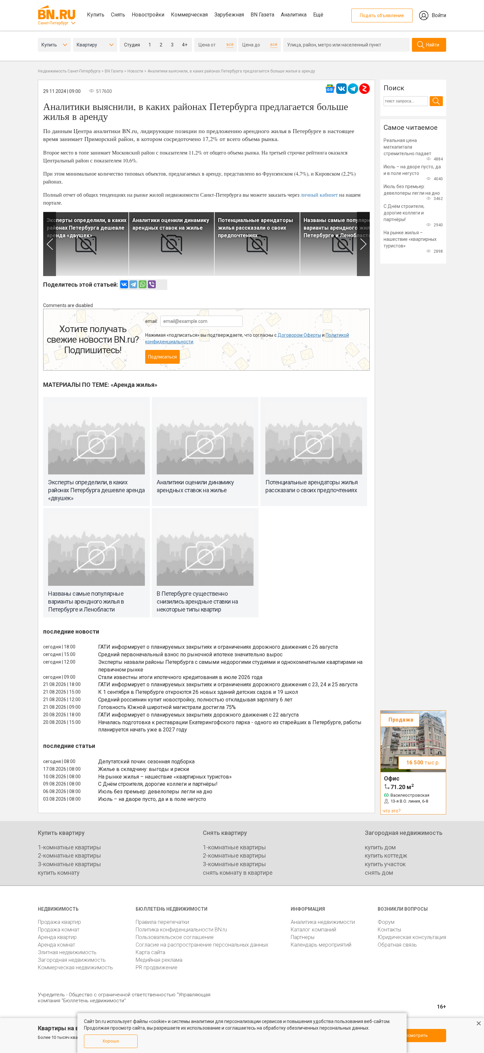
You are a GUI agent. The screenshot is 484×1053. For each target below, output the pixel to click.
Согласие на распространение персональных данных (202, 945)
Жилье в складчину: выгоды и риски (143, 769)
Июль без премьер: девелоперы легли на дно (155, 791)
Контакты (389, 929)
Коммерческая (189, 15)
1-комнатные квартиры (69, 847)
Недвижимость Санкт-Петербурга (69, 71)
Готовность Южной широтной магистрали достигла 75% (167, 707)
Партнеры (302, 937)
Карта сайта (150, 952)
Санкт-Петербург (53, 23)
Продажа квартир (59, 922)
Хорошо (110, 1041)
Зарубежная (229, 15)
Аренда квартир (57, 937)
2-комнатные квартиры (69, 855)
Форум (386, 922)
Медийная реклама (159, 960)
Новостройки (148, 15)
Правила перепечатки (162, 922)
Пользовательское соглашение (175, 937)
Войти (439, 15)
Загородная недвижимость (72, 960)
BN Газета (262, 15)
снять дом (379, 872)
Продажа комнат (58, 929)
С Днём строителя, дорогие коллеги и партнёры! (158, 784)
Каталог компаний (313, 929)
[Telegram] (133, 284)
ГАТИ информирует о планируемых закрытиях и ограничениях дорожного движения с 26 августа (218, 647)
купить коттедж (386, 855)
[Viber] (152, 284)
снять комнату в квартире (238, 872)
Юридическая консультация (412, 937)
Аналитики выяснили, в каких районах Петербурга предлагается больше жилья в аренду (231, 71)
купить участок (385, 864)
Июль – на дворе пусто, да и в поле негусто (152, 799)
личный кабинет (319, 194)
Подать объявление (382, 15)
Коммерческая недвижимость (75, 967)
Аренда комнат (56, 945)
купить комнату (59, 872)
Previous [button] (49, 244)
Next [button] (363, 244)
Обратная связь (397, 945)
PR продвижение (156, 967)
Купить (95, 15)
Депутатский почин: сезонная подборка (146, 761)
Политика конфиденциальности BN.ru (181, 929)
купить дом (380, 847)
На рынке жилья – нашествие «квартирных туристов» (165, 777)
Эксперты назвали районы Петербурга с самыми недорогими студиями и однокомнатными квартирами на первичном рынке (230, 666)
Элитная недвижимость (67, 952)
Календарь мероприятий (321, 945)
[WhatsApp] (143, 284)
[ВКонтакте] (124, 284)
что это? (392, 810)
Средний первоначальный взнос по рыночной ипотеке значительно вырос (190, 654)
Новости (135, 71)
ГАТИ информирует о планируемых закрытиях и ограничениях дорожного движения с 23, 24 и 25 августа (228, 684)
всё (230, 44)
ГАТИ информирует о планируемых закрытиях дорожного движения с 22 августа (198, 715)
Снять (118, 15)
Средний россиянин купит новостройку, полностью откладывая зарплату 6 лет (195, 700)
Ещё (318, 15)
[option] (86, 244)
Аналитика (294, 15)
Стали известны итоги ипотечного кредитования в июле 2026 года (180, 677)
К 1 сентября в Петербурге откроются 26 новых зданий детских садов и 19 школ (198, 692)
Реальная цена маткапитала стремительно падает (407, 147)
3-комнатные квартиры (69, 864)
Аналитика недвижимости (323, 922)
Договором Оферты (299, 335)
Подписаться (162, 356)
